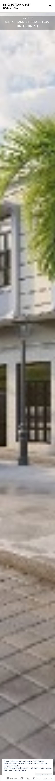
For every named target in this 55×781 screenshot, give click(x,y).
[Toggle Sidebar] (50, 6)
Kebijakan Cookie (19, 770)
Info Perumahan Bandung (16, 6)
